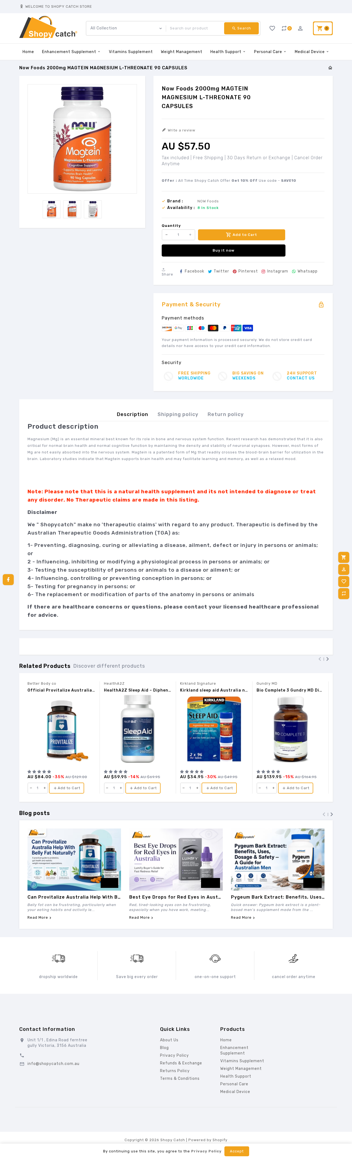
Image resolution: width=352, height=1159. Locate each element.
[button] (40, 772)
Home (28, 51)
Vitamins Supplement (131, 51)
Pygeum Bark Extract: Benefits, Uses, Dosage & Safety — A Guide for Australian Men (277, 897)
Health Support (226, 51)
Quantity (171, 226)
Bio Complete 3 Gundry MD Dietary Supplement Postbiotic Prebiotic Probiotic (290, 690)
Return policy (226, 414)
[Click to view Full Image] (74, 859)
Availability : (181, 208)
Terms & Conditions (180, 1078)
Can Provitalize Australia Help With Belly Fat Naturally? (74, 897)
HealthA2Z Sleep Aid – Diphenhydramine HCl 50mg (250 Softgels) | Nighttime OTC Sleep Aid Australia (138, 690)
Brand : (175, 201)
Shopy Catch (172, 1140)
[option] (52, 209)
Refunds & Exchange (181, 1063)
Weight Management (181, 51)
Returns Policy (175, 1071)
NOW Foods (208, 201)
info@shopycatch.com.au (53, 1063)
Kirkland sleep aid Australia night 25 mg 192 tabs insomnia (214, 690)
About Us (169, 1040)
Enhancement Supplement (69, 51)
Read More (38, 918)
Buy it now (224, 250)
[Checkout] (343, 557)
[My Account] (343, 569)
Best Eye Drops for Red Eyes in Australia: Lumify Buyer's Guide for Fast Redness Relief (176, 897)
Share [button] (167, 274)
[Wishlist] (343, 581)
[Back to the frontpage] (330, 68)
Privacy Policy (174, 1055)
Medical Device (310, 51)
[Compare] (343, 593)
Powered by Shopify (207, 1140)
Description (132, 414)
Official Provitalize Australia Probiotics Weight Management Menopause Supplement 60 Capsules (61, 690)
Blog (164, 1047)
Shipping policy (178, 414)
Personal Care (268, 51)
